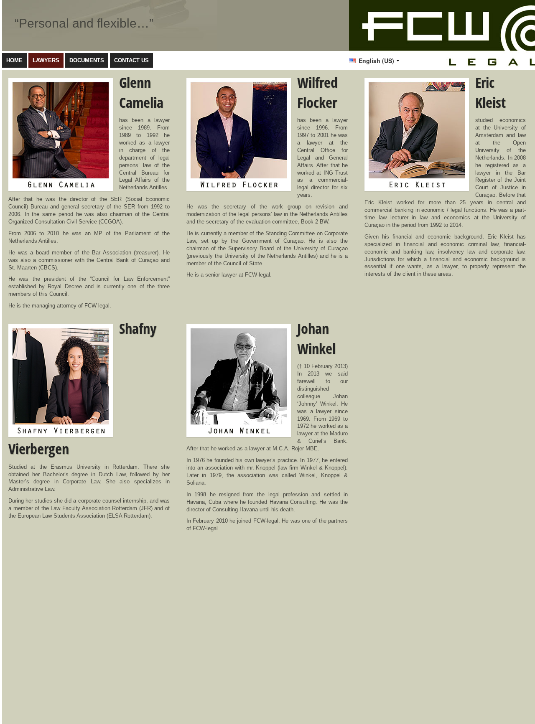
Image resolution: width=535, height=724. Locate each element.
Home (14, 60)
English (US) (375, 60)
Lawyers (46, 60)
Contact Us (131, 60)
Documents (86, 60)
